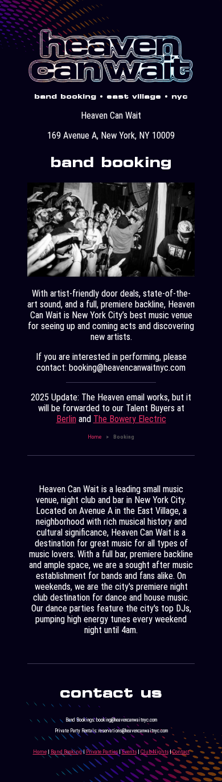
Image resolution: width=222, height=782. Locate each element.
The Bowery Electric (129, 419)
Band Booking (66, 751)
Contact (181, 751)
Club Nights (154, 751)
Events (129, 751)
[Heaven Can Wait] (111, 81)
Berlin (66, 419)
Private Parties (102, 751)
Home (94, 436)
